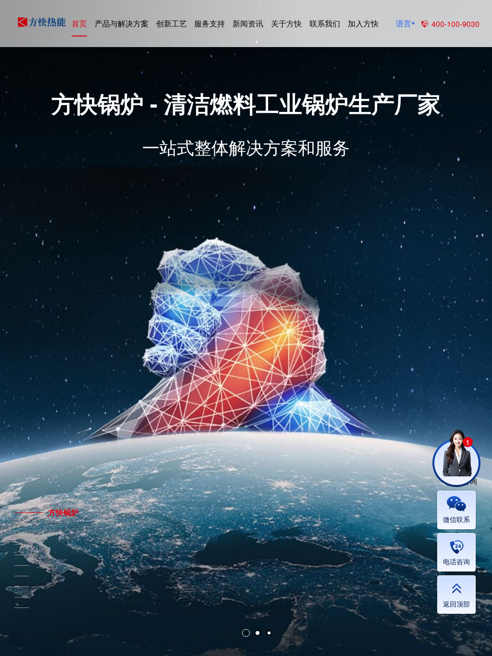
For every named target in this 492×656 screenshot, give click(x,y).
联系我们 (324, 23)
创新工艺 (171, 23)
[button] (246, 633)
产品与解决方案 (121, 23)
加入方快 (363, 23)
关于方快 (286, 23)
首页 (79, 23)
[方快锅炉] (21, 512)
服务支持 (209, 23)
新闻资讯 (248, 23)
